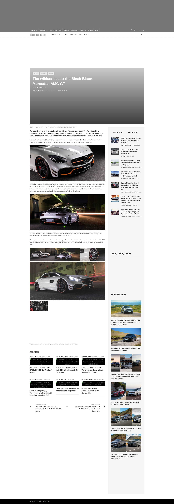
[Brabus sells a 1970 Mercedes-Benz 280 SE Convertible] (93, 383)
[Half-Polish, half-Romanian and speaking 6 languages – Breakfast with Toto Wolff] (115, 211)
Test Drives (53, 30)
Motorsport (74, 30)
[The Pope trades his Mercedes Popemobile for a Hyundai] (67, 383)
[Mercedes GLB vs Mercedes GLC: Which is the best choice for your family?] (115, 174)
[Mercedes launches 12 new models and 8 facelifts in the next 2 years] (115, 162)
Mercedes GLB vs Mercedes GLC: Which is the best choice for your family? (130, 174)
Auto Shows (43, 30)
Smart (73, 35)
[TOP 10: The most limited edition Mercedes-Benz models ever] (115, 151)
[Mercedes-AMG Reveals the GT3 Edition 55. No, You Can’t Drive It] (41, 361)
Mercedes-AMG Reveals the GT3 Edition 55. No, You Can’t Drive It (41, 370)
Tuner (97, 30)
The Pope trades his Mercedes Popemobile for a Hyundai (67, 390)
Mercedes (55, 35)
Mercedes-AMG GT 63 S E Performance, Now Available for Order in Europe (92, 370)
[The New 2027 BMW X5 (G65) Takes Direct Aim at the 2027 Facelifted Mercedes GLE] (126, 443)
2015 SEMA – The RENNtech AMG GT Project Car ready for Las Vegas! (67, 370)
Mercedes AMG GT (56, 344)
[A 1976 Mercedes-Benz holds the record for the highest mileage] (115, 140)
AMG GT (36, 73)
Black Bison (46, 344)
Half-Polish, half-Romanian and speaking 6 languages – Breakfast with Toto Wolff (130, 212)
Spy (60, 30)
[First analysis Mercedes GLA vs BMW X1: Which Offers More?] (126, 391)
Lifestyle (83, 30)
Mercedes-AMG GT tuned (70, 344)
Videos (90, 30)
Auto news (34, 30)
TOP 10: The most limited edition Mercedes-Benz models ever (129, 151)
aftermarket (38, 344)
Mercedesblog (87, 379)
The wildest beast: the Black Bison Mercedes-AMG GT (62, 127)
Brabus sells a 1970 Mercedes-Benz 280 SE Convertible (90, 391)
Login (142, 30)
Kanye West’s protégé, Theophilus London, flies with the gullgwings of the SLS (41, 393)
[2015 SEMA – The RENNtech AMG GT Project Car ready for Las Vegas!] (67, 361)
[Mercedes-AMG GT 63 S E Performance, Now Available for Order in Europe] (93, 361)
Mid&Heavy (84, 35)
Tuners (51, 73)
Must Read (133, 132)
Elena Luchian (38, 91)
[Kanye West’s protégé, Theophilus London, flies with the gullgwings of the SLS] (41, 384)
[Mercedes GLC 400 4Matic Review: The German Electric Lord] (126, 337)
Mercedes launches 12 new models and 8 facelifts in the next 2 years (130, 163)
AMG (65, 35)
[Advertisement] (87, 14)
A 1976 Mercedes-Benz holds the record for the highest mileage (131, 140)
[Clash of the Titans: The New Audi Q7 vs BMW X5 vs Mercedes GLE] (126, 417)
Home (31, 127)
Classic (66, 30)
